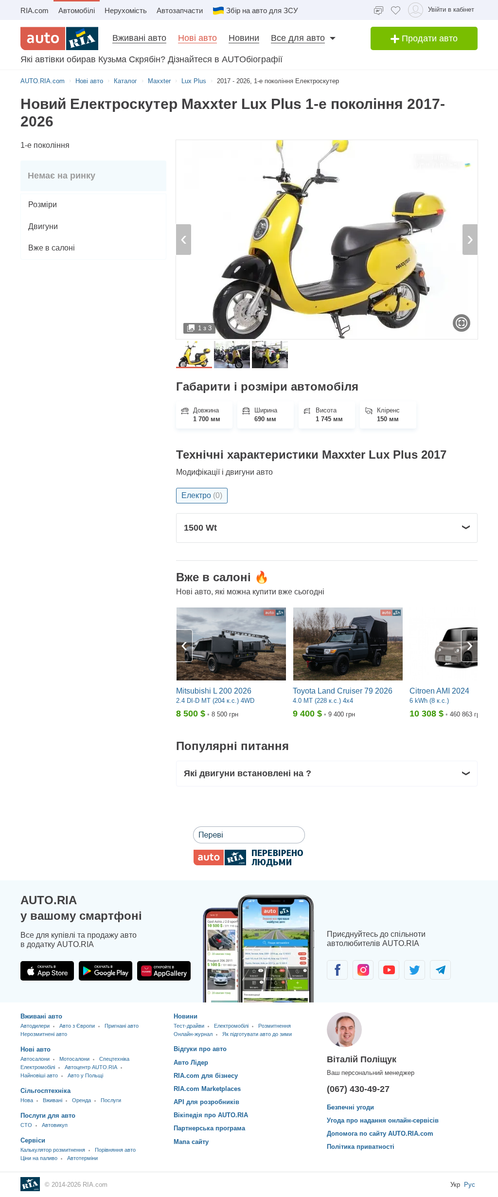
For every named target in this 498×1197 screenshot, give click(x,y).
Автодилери (35, 1026)
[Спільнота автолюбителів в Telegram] (440, 970)
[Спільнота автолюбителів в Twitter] (414, 970)
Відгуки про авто (200, 1049)
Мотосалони (74, 1059)
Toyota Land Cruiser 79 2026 (342, 691)
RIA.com (34, 10)
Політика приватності (360, 1146)
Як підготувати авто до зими (257, 1034)
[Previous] (184, 645)
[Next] (469, 645)
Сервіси (32, 1140)
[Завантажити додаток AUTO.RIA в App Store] (47, 971)
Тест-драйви (189, 1026)
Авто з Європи (77, 1026)
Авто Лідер (191, 1062)
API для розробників (206, 1102)
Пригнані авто (122, 1026)
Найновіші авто (39, 1075)
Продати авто (428, 38)
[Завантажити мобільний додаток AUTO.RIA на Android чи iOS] (259, 948)
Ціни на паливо (38, 1158)
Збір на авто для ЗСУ (262, 10)
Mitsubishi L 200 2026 (213, 691)
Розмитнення (274, 1026)
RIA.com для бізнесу (206, 1075)
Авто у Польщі (85, 1075)
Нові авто (197, 38)
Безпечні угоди (350, 1107)
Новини (244, 38)
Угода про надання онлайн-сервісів (383, 1120)
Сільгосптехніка (45, 1090)
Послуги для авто (47, 1115)
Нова (26, 1100)
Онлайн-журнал (193, 1034)
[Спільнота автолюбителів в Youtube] (388, 970)
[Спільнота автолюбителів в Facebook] (337, 970)
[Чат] (378, 10)
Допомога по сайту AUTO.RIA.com (380, 1133)
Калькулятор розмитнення (52, 1150)
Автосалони (35, 1059)
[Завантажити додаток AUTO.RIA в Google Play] (105, 971)
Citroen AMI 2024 (439, 691)
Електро (201, 495)
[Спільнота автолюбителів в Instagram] (363, 970)
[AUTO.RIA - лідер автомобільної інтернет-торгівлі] (59, 38)
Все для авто (298, 38)
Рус (469, 1184)
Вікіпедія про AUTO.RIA (211, 1115)
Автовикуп (55, 1125)
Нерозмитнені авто (43, 1034)
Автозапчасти (180, 10)
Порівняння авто (115, 1150)
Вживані (52, 1100)
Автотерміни (82, 1158)
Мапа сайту (191, 1141)
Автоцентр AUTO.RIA (91, 1067)
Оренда (81, 1100)
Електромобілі (37, 1067)
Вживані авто (139, 38)
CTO (26, 1125)
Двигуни (43, 226)
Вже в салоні (51, 248)
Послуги (111, 1100)
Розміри (42, 204)
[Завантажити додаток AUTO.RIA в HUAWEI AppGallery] (164, 971)
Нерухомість (126, 10)
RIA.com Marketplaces (207, 1088)
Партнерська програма (209, 1128)
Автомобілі (76, 10)
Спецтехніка (114, 1059)
